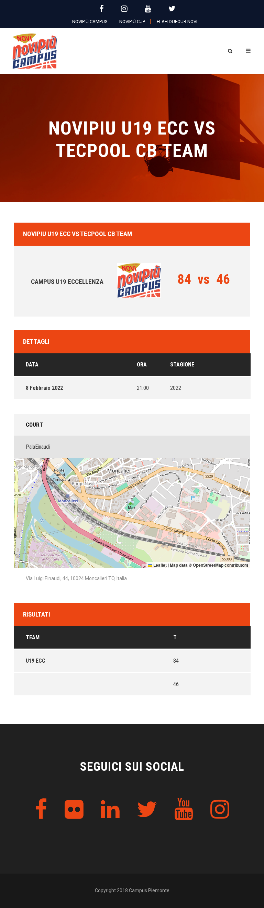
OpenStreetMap (208, 565)
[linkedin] (110, 810)
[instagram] (124, 8)
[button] (132, 506)
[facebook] (101, 8)
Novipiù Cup (132, 21)
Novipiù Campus (90, 21)
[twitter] (171, 8)
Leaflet (159, 565)
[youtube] (148, 8)
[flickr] (74, 810)
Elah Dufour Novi (177, 21)
